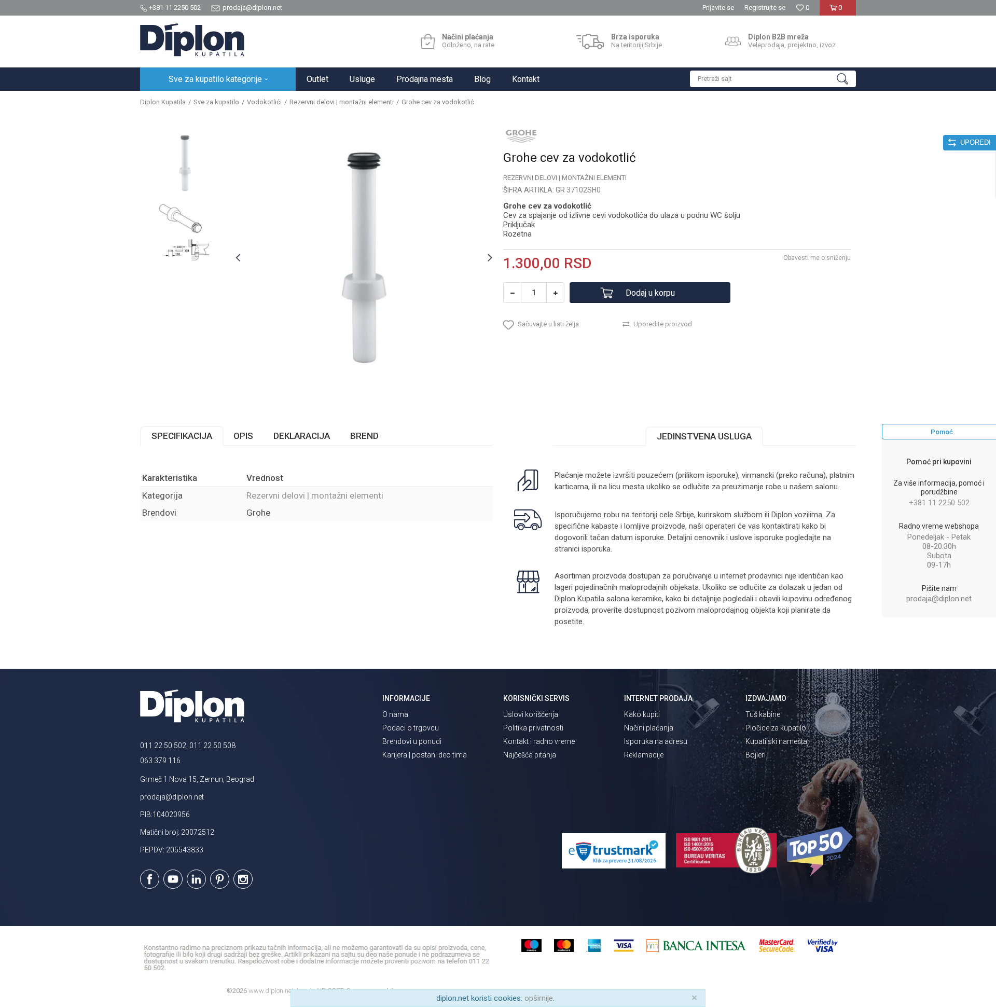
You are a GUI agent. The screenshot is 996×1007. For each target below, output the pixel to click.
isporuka (596, 549)
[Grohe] (521, 136)
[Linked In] (196, 879)
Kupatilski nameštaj (777, 741)
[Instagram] (243, 879)
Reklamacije (643, 755)
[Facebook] (149, 879)
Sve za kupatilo (216, 102)
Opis (243, 436)
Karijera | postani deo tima (424, 755)
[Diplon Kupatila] (192, 40)
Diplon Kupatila (163, 102)
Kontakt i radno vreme (539, 741)
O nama (395, 714)
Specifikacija (181, 436)
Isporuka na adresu (655, 741)
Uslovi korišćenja (530, 714)
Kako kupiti (642, 714)
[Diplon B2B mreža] (733, 41)
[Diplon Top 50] (821, 851)
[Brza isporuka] (590, 41)
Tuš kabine (762, 714)
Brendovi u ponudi (411, 741)
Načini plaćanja (648, 728)
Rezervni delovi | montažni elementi (341, 102)
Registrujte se (764, 7)
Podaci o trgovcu (410, 728)
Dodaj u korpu (650, 293)
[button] (773, 79)
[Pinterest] (219, 879)
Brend (364, 436)
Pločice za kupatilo (775, 728)
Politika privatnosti (533, 728)
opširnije (538, 998)
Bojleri (755, 755)
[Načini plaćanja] (428, 41)
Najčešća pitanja (529, 755)
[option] (185, 163)
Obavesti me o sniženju (817, 257)
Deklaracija (301, 436)
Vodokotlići (264, 102)
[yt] (173, 879)
